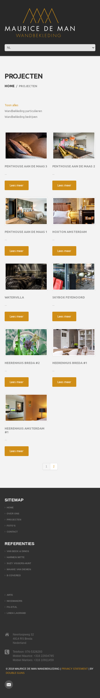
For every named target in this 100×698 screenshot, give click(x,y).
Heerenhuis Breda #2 (22, 362)
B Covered (14, 575)
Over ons (13, 513)
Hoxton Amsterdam (69, 231)
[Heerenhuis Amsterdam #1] (26, 408)
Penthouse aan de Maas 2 (73, 166)
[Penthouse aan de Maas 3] (26, 145)
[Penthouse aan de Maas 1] (26, 211)
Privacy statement (75, 668)
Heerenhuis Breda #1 (69, 362)
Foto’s (11, 525)
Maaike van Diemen (19, 569)
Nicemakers (14, 601)
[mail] (9, 684)
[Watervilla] (26, 277)
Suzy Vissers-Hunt (19, 563)
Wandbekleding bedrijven (21, 116)
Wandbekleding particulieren (23, 110)
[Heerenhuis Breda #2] (26, 342)
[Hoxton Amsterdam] (73, 211)
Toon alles (11, 105)
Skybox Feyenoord (68, 297)
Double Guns (15, 673)
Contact (12, 531)
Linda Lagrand (16, 613)
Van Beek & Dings (18, 551)
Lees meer (16, 185)
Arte (10, 595)
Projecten (14, 519)
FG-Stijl (12, 607)
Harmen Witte (16, 557)
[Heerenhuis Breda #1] (73, 342)
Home (10, 86)
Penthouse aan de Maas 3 (26, 166)
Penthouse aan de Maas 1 (26, 231)
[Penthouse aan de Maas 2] (73, 145)
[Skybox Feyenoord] (73, 277)
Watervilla (14, 297)
